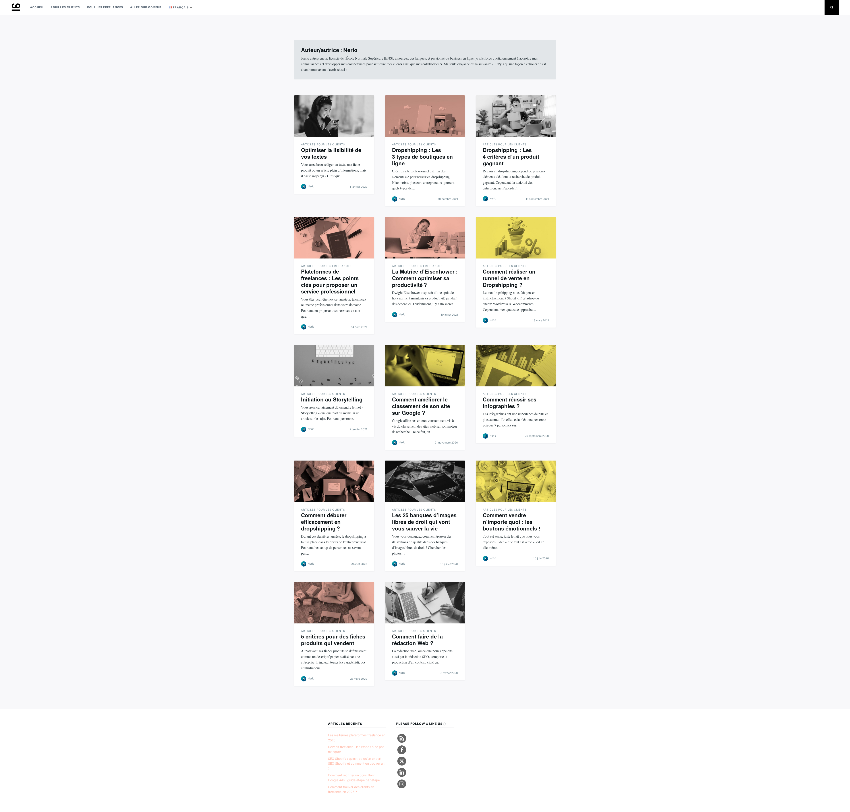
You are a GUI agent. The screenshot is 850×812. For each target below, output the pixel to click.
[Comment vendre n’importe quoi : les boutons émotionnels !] (516, 481)
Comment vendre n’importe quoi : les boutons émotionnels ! (511, 521)
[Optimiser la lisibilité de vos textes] (334, 116)
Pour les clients (65, 7)
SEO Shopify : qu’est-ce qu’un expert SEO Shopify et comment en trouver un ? (356, 763)
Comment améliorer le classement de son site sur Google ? (421, 405)
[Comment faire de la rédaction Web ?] (425, 602)
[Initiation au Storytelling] (334, 365)
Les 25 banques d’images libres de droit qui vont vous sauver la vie (424, 521)
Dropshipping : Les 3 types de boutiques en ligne (422, 156)
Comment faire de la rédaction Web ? (417, 640)
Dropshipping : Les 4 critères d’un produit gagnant (511, 156)
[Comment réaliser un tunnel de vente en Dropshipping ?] (516, 237)
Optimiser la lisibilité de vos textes (331, 153)
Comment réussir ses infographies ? (509, 402)
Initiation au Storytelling (332, 399)
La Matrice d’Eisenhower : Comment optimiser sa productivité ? (425, 278)
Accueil (37, 7)
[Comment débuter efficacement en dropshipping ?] (334, 481)
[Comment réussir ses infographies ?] (516, 365)
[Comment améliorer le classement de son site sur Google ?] (425, 365)
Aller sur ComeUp (145, 7)
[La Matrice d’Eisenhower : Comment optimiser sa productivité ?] (425, 237)
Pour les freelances (105, 7)
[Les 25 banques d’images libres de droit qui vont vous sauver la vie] (425, 481)
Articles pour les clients (323, 144)
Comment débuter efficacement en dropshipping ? (323, 521)
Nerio (311, 186)
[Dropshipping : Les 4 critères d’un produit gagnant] (516, 116)
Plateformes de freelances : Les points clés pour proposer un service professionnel (330, 281)
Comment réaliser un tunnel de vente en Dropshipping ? (509, 278)
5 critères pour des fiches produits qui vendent (333, 640)
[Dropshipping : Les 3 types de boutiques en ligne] (425, 116)
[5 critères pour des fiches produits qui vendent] (334, 602)
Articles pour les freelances (326, 266)
